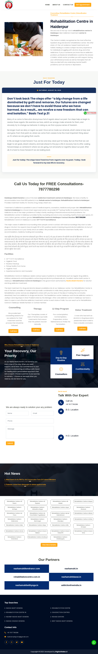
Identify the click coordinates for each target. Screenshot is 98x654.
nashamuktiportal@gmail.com (18, 637)
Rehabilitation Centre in (16, 612)
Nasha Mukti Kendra (14, 608)
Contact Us (68, 5)
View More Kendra (49, 545)
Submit (10, 443)
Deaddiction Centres (61, 612)
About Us (56, 5)
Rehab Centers (58, 617)
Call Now (13, 331)
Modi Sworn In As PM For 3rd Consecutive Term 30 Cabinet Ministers (31, 479)
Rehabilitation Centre (61, 608)
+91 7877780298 (72, 404)
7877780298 (91, 113)
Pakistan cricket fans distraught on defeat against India (26, 484)
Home (47, 5)
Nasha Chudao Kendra (15, 621)
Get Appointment (83, 5)
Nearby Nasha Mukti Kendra (17, 617)
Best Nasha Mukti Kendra (62, 621)
